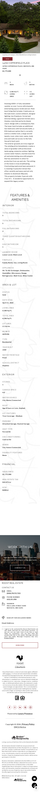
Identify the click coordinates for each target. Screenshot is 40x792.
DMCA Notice (20, 727)
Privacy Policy (9, 638)
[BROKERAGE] (30, 707)
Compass (8, 673)
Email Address (8, 623)
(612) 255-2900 (11, 599)
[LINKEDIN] (20, 707)
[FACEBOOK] (9, 707)
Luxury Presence (25, 714)
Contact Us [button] (20, 568)
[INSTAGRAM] (15, 707)
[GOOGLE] (25, 707)
